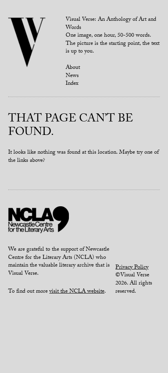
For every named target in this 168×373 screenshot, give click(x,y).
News (72, 76)
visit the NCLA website (76, 292)
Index (72, 84)
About (73, 68)
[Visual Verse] (27, 43)
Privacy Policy (131, 268)
